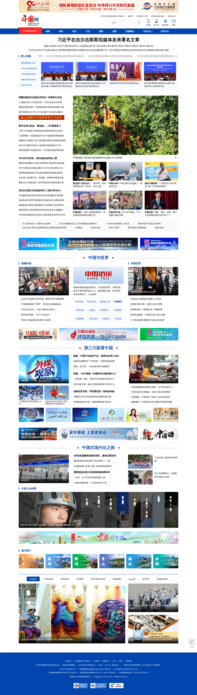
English (33, 579)
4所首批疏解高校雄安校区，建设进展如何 (95, 455)
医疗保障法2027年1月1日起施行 (33, 112)
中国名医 (77, 212)
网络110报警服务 (69, 665)
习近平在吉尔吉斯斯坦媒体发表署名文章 (98, 39)
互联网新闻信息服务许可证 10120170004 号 (95, 669)
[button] (176, 125)
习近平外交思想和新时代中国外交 (112, 16)
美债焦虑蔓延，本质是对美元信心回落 (147, 315)
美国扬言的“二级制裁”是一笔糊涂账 (146, 309)
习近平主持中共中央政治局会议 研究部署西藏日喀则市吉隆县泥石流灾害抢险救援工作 (68, 50)
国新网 (130, 16)
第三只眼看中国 (98, 348)
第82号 (129, 46)
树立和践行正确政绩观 (137, 228)
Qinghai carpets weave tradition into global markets (47, 639)
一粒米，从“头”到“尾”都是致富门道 (89, 477)
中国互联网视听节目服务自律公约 (47, 665)
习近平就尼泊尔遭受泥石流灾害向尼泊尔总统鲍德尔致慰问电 (135, 50)
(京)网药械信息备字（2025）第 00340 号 (133, 672)
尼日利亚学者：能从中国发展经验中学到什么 (93, 384)
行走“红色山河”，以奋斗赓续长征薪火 (38, 309)
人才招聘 (96, 661)
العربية (132, 579)
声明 (120, 661)
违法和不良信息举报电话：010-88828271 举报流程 (141, 665)
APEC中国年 (114, 228)
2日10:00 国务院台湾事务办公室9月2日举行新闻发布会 (110, 56)
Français (48, 579)
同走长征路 (95, 228)
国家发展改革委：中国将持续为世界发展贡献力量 (41, 107)
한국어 (146, 579)
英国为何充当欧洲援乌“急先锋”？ (143, 292)
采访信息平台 (26, 85)
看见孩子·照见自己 (81, 183)
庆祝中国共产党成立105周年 (149, 224)
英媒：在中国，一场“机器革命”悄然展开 (91, 366)
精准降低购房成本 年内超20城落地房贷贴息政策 (41, 173)
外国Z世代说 (114, 212)
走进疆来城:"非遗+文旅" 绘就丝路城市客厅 (93, 466)
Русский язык (98, 579)
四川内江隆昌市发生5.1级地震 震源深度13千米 (40, 145)
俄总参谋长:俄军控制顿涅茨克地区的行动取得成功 (41, 200)
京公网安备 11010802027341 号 (125, 669)
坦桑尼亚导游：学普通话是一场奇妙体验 (93, 391)
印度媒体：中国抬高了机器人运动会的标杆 (150, 397)
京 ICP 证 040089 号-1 (68, 669)
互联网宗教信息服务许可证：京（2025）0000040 (97, 672)
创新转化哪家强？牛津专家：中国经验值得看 (93, 361)
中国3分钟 (113, 183)
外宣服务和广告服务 (82, 661)
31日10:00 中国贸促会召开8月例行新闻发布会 (64, 56)
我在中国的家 (151, 183)
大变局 (92, 310)
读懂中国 (26, 263)
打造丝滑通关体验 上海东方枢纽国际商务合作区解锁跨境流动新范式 (43, 479)
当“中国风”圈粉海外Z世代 (31, 292)
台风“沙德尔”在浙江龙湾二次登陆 (88, 158)
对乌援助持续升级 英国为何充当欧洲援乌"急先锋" (41, 195)
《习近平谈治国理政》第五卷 (117, 224)
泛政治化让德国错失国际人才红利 (145, 299)
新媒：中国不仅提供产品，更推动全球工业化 (96, 356)
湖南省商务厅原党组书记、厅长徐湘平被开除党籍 (41, 150)
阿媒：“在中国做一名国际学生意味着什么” (95, 373)
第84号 (142, 46)
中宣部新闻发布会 (28, 74)
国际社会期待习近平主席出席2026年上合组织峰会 (67, 46)
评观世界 (136, 263)
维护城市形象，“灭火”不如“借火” (35, 315)
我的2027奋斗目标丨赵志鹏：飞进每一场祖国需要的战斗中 (47, 525)
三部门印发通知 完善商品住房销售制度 (36, 131)
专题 (166, 50)
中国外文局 (171, 16)
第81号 (122, 46)
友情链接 (129, 661)
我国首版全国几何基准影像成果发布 (92, 472)
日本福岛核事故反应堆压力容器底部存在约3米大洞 (42, 215)
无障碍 (191, 647)
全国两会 (79, 228)
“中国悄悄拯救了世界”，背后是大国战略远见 (41, 304)
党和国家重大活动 (28, 63)
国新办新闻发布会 (28, 80)
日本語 (80, 579)
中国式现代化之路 (98, 447)
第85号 (149, 46)
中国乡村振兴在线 (157, 16)
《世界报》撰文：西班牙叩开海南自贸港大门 (93, 379)
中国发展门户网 (141, 16)
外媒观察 (24, 380)
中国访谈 (149, 212)
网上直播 (26, 56)
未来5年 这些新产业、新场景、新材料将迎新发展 (41, 178)
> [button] (176, 56)
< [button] (174, 56)
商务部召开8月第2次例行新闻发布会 (124, 83)
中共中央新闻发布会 (29, 69)
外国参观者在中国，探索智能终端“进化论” (92, 402)
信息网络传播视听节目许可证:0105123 (62, 672)
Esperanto (162, 579)
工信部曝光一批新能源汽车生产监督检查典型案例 (41, 136)
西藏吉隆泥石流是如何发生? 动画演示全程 (40, 97)
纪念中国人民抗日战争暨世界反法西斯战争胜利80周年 (45, 228)
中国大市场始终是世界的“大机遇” (36, 320)
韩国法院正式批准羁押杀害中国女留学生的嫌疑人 (41, 210)
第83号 (135, 46)
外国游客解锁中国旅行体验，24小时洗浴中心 (151, 387)
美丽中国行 (159, 228)
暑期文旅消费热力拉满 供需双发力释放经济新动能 (41, 163)
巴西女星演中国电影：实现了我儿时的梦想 (150, 392)
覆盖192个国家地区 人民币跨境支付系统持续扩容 (41, 182)
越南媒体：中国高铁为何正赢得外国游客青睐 (151, 402)
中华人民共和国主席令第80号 (104, 46)
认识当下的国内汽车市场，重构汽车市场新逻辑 (42, 299)
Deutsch (65, 579)
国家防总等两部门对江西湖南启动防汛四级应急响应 (42, 140)
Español (117, 579)
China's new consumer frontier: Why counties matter (151, 640)
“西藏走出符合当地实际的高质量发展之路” (92, 397)
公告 (113, 661)
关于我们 (68, 661)
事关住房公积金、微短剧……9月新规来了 (40, 126)
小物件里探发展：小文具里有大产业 (90, 483)
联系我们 (105, 661)
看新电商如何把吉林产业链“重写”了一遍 (92, 461)
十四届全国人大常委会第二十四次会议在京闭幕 (40, 102)
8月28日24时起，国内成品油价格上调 (38, 158)
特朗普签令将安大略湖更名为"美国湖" (36, 205)
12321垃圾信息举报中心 (87, 665)
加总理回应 (58, 205)
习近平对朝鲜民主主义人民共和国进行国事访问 (78, 224)
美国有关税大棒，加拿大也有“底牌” (146, 304)
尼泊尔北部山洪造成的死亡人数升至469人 (40, 190)
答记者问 (59, 131)
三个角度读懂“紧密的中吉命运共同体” (147, 320)
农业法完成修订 (56, 112)
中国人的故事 (28, 488)
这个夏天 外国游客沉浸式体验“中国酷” (146, 380)
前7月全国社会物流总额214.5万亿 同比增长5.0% (41, 168)
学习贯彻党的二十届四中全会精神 (36, 224)
